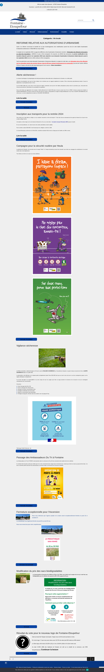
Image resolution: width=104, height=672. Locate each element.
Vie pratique (29, 68)
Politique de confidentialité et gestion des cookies (42, 667)
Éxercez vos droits (66, 667)
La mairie (17, 31)
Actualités (64, 31)
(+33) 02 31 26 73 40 (52, 9)
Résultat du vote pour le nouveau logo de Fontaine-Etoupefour (48, 633)
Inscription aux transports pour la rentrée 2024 (39, 114)
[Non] (102, 670)
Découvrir (32, 31)
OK (87, 669)
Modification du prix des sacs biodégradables (39, 571)
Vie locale (22, 68)
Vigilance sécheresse (27, 345)
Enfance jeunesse (42, 31)
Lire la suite (21, 98)
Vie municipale (29, 564)
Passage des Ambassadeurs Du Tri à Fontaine (40, 457)
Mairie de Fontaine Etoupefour (25, 667)
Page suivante (92, 659)
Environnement (54, 31)
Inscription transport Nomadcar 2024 (60, 121)
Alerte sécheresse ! (26, 75)
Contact (72, 31)
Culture (25, 31)
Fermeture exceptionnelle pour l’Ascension (38, 512)
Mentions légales (57, 667)
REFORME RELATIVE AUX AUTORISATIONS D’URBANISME (47, 43)
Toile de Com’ (85, 667)
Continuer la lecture (51, 650)
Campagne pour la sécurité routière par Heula (39, 146)
